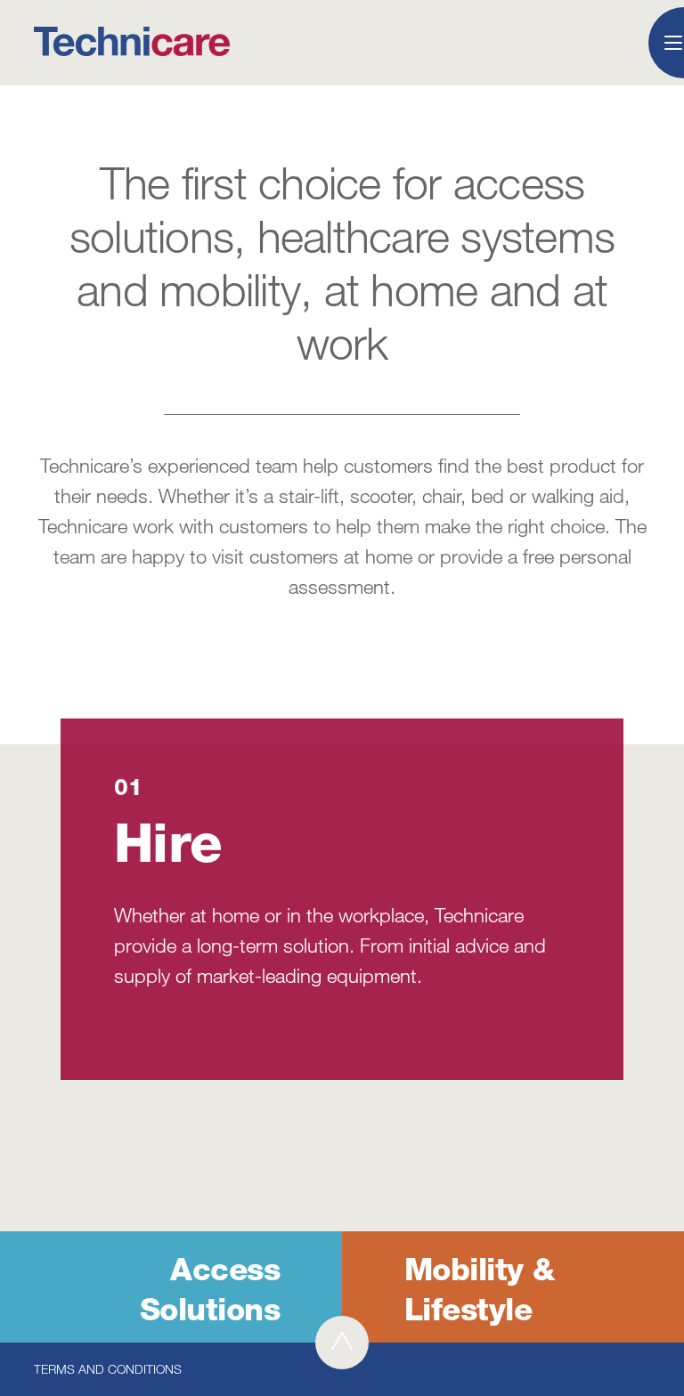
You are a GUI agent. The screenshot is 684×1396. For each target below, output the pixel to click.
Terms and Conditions (108, 1368)
